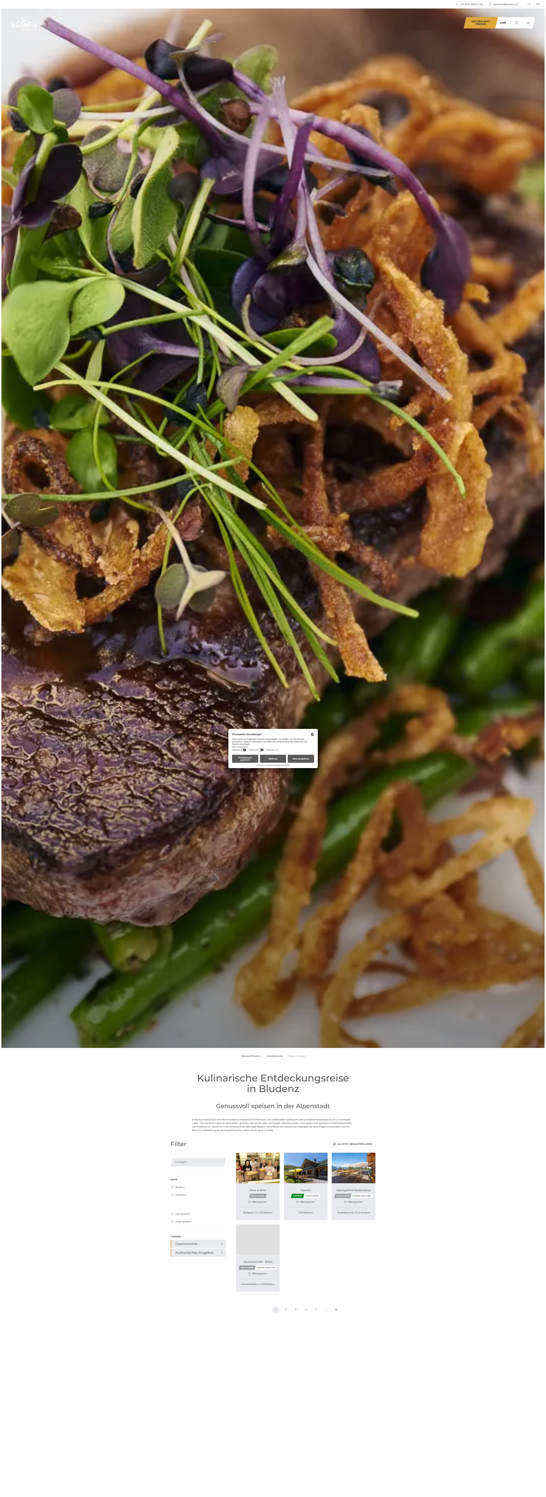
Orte (174, 1179)
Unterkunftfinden (480, 22)
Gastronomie (186, 1244)
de (529, 4)
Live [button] (503, 22)
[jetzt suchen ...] (220, 1162)
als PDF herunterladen (355, 1144)
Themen (176, 1236)
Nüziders (181, 1195)
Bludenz (180, 1187)
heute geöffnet (184, 1221)
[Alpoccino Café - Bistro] (258, 1239)
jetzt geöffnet (183, 1214)
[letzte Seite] (335, 1309)
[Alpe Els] (306, 1168)
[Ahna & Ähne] (258, 1168)
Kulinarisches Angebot (194, 1253)
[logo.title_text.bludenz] (24, 24)
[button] (516, 22)
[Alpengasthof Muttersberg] (353, 1168)
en (538, 4)
